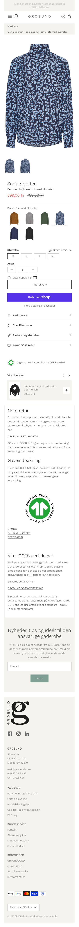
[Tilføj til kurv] (66, 390)
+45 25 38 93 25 (16, 773)
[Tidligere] (9, 5)
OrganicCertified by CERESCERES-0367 (19, 533)
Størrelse (13, 249)
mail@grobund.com (19, 769)
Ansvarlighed (15, 865)
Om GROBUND (16, 860)
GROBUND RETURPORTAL (23, 436)
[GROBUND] (39, 16)
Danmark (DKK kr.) (21, 907)
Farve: (11, 208)
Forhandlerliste (16, 846)
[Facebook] (10, 734)
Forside (12, 26)
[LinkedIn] (27, 734)
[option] (39, 96)
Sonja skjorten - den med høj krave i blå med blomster (37, 32)
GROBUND (20, 916)
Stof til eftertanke (17, 871)
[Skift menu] (10, 16)
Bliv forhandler (16, 876)
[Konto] (61, 16)
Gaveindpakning (21, 277)
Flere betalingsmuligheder (39, 305)
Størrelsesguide (16, 835)
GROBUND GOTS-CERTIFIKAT (25, 588)
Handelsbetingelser (18, 804)
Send (39, 678)
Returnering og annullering (22, 793)
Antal (10, 263)
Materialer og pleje (18, 840)
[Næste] (70, 5)
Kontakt (11, 829)
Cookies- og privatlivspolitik (23, 809)
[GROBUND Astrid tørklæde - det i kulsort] (14, 390)
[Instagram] (18, 734)
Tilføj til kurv (39, 284)
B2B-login (13, 815)
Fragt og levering (17, 798)
